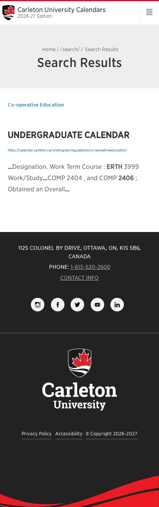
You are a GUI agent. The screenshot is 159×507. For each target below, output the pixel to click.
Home (49, 49)
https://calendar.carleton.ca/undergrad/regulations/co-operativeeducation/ (67, 150)
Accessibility (69, 434)
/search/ (70, 49)
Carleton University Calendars (61, 12)
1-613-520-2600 (90, 267)
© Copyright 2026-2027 (111, 434)
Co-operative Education (36, 105)
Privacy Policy (37, 434)
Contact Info (79, 278)
